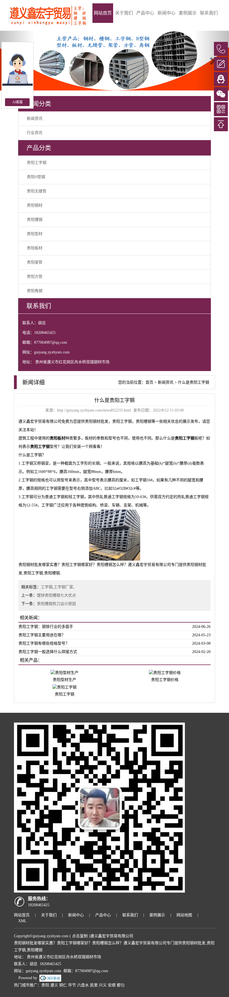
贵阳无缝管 (36, 191)
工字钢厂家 (63, 587)
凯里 (94, 985)
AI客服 (17, 102)
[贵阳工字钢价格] (165, 672)
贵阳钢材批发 (96, 421)
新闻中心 (166, 13)
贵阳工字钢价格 (164, 680)
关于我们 (124, 13)
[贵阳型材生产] (64, 672)
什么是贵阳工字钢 (193, 382)
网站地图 (184, 915)
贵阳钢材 (34, 205)
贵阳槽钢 (34, 219)
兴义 (103, 985)
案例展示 (188, 13)
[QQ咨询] (221, 79)
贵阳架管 (34, 262)
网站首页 (103, 13)
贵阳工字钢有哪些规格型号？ (43, 643)
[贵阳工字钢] (65, 687)
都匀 (121, 985)
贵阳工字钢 (36, 163)
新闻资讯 (34, 118)
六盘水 (83, 985)
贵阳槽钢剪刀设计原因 (56, 604)
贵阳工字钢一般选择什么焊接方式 (47, 652)
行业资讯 (34, 133)
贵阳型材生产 (64, 680)
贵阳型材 (34, 234)
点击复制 (80, 936)
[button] (212, 60)
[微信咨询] (221, 94)
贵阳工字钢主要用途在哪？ (41, 635)
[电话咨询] (221, 49)
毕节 (72, 985)
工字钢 (47, 587)
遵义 (54, 985)
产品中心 (145, 13)
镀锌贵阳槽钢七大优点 (56, 595)
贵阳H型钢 (36, 177)
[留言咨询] (221, 64)
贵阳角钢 (34, 291)
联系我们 (209, 13)
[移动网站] (221, 109)
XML (22, 921)
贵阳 (45, 985)
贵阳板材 (34, 248)
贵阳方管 (34, 276)
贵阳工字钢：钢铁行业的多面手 (45, 627)
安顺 (112, 985)
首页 (149, 382)
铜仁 (63, 985)
